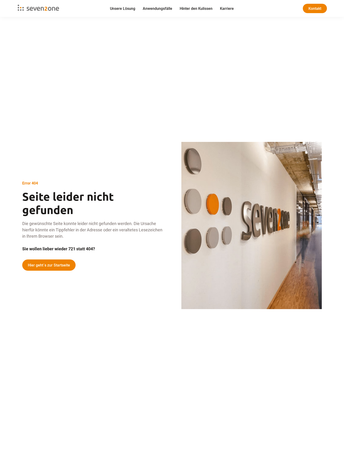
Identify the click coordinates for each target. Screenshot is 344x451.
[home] (49, 8)
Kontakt (314, 8)
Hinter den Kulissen (196, 8)
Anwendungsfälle (157, 8)
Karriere (227, 8)
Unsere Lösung (122, 8)
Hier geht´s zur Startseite (49, 264)
